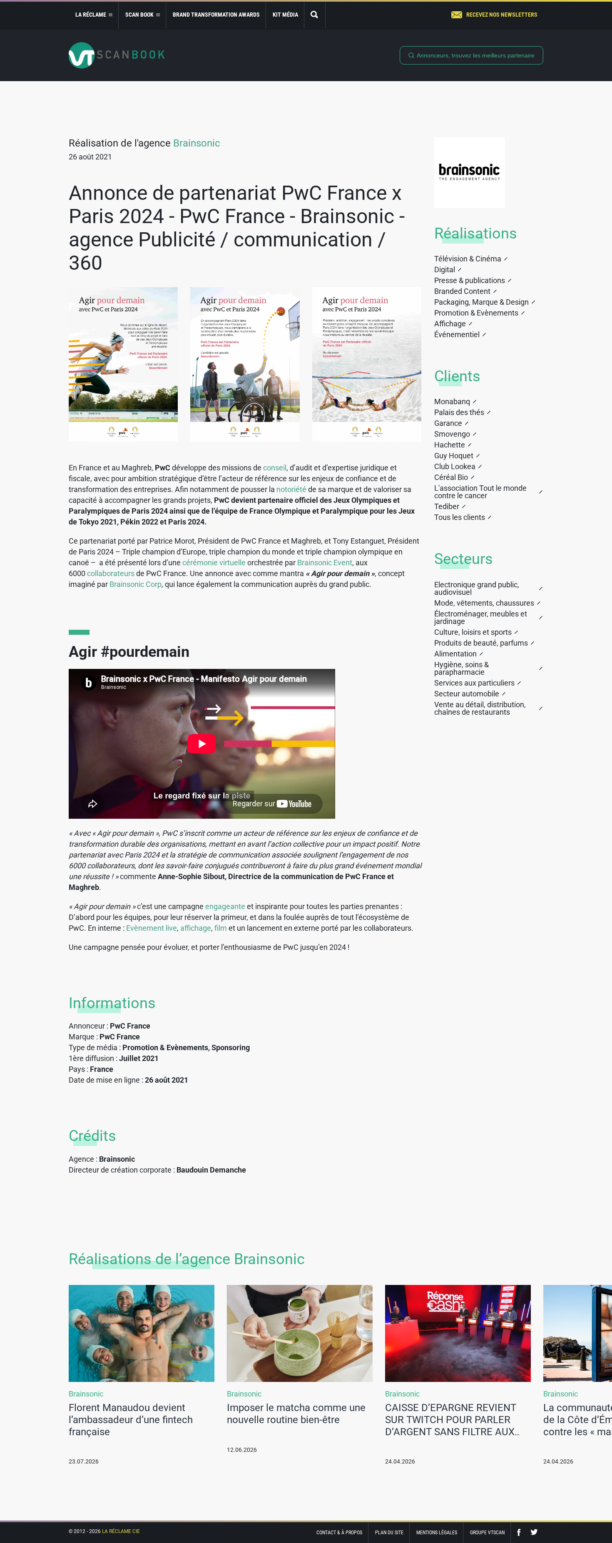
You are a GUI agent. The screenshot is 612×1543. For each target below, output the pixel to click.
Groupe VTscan (487, 1533)
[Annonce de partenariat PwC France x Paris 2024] (123, 364)
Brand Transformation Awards (216, 14)
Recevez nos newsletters (501, 14)
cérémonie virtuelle (214, 562)
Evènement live (151, 928)
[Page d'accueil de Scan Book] (116, 55)
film (221, 928)
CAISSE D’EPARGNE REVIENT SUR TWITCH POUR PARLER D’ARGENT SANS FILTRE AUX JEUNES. (450, 1425)
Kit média (285, 14)
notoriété (292, 489)
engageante (226, 906)
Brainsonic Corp (135, 584)
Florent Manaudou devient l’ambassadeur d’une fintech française (131, 1420)
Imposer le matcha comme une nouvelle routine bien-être (296, 1414)
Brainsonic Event (324, 562)
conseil (274, 467)
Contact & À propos (339, 1533)
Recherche (314, 15)
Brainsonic (196, 143)
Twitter (534, 1532)
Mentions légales (436, 1533)
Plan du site (389, 1533)
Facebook (521, 1532)
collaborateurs (111, 573)
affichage (195, 928)
